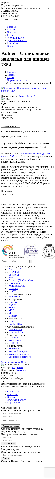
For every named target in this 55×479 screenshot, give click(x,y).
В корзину (6, 115)
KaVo (11, 321)
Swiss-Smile (15, 340)
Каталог (11, 397)
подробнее (17, 367)
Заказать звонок (9, 10)
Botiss (12, 277)
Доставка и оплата (17, 400)
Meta (11, 313)
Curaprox (13, 337)
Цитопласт (14, 283)
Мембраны (14, 348)
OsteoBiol (13, 288)
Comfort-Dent (15, 329)
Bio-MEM (14, 272)
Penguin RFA (15, 324)
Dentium (13, 315)
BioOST (13, 291)
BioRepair (14, 343)
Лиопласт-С (15, 269)
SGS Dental (14, 296)
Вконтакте (21, 370)
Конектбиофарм (17, 285)
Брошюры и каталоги (20, 356)
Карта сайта (13, 402)
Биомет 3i (14, 274)
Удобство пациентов (19, 354)
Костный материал (18, 351)
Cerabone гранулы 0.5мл (13, 362)
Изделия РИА (16, 332)
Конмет (12, 307)
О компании (13, 391)
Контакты (12, 394)
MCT (11, 310)
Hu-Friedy (14, 302)
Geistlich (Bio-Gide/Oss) (21, 280)
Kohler (12, 305)
